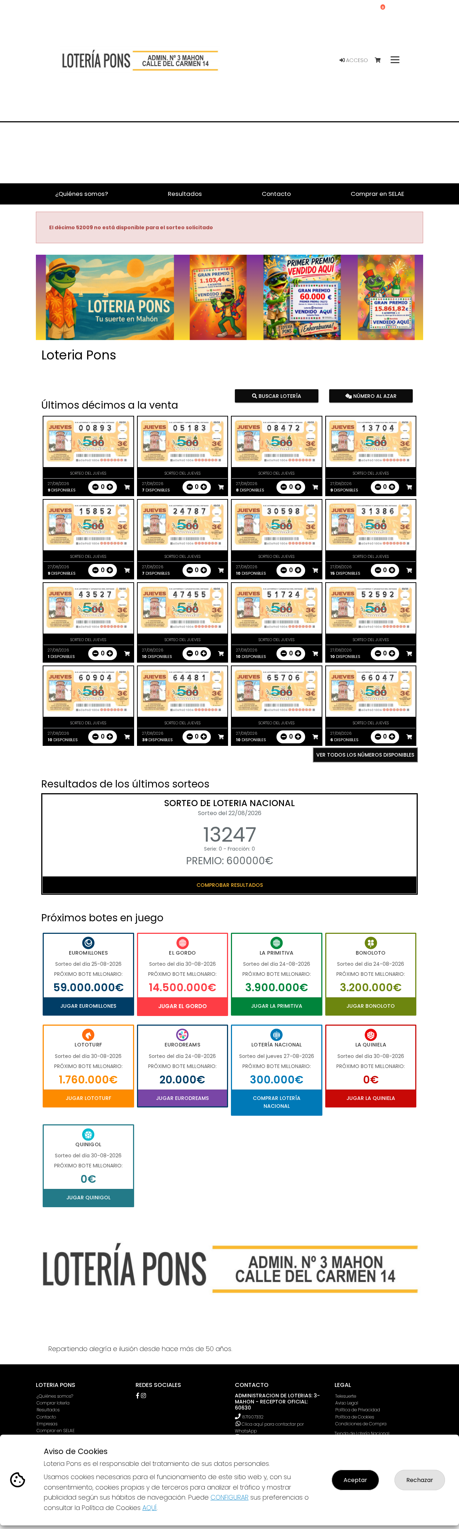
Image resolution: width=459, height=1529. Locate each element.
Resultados (48, 1410)
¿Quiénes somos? (55, 1396)
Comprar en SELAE (56, 1430)
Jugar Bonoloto (370, 1006)
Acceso (356, 60)
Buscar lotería (279, 395)
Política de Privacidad (357, 1410)
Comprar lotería (53, 1403)
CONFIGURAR (229, 1497)
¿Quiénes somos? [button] (81, 193)
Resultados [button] (185, 193)
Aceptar (355, 1480)
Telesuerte (345, 1396)
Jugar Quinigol (88, 1197)
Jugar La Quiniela (370, 1098)
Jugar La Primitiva (276, 1006)
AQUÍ (149, 1507)
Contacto (46, 1417)
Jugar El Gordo (182, 1006)
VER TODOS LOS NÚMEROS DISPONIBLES (365, 754)
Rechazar (419, 1480)
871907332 (253, 1417)
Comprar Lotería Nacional (277, 1102)
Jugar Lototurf (88, 1098)
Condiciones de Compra (361, 1424)
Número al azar (373, 395)
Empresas (47, 1424)
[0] (381, 60)
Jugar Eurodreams (182, 1098)
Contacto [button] (276, 193)
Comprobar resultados (230, 885)
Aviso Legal (346, 1403)
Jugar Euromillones (88, 1006)
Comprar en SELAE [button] (377, 193)
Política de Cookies (354, 1417)
